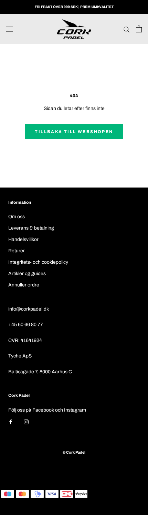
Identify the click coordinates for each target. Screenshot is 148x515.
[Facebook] (10, 422)
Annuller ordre (23, 284)
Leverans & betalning (31, 228)
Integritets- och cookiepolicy (38, 262)
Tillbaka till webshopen (74, 131)
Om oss (16, 216)
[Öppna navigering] (9, 29)
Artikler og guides (27, 273)
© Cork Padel (74, 452)
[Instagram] (26, 422)
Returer (16, 250)
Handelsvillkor (23, 239)
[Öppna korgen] (139, 29)
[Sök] (127, 29)
